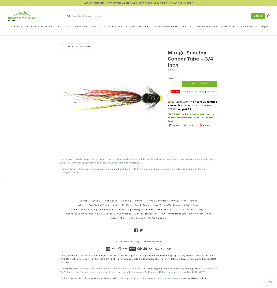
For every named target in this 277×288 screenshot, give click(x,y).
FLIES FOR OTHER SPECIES (169, 26)
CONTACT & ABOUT (244, 26)
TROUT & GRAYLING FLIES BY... (108, 26)
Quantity (172, 78)
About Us (96, 200)
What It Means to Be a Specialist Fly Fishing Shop (138, 218)
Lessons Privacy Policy (193, 278)
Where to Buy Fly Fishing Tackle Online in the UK (97, 209)
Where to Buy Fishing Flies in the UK (98, 205)
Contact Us (111, 200)
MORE (224, 26)
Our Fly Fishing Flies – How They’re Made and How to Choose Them (173, 213)
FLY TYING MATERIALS (203, 26)
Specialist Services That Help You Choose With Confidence (98, 213)
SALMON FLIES (140, 26)
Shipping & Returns (131, 200)
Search (84, 200)
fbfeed (193, 200)
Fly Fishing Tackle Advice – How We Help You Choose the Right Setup (160, 205)
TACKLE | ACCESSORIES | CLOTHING (30, 26)
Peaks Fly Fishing (131, 242)
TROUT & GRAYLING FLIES (71, 26)
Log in (258, 16)
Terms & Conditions (157, 200)
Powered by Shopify (152, 242)
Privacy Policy (178, 200)
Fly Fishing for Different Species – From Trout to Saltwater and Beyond (167, 209)
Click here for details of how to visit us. (176, 259)
